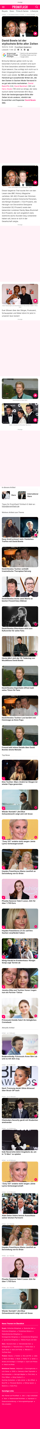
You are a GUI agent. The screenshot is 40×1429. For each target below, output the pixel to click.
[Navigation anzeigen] (3, 7)
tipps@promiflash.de (10, 506)
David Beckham (20, 86)
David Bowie (30, 100)
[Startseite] (20, 7)
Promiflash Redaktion (23, 47)
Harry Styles (7, 89)
